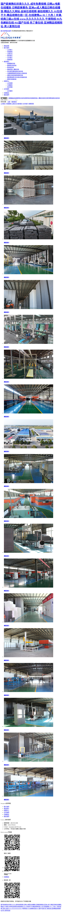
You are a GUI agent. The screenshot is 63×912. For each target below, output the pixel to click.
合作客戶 (9, 57)
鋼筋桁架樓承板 (11, 79)
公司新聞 (9, 83)
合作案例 (6, 89)
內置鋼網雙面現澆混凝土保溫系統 (17, 73)
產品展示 (6, 61)
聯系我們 (8, 31)
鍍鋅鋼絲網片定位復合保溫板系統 (17, 77)
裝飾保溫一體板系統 (13, 69)
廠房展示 (9, 55)
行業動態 (9, 85)
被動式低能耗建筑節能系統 (15, 75)
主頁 (9, 101)
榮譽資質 (9, 59)
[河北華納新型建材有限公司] (11, 38)
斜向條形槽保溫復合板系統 (15, 71)
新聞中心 (6, 81)
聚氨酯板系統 (11, 63)
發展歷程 (9, 51)
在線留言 (6, 93)
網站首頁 (6, 46)
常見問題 (9, 87)
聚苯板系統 (10, 67)
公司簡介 (9, 49)
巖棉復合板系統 (11, 65)
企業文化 (9, 53)
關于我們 (3, 31)
